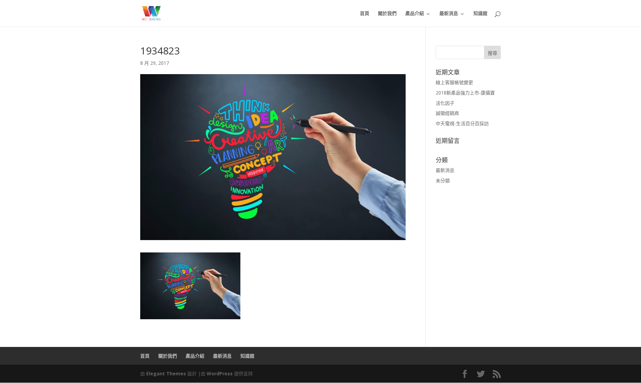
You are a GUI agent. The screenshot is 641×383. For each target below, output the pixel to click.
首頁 (364, 13)
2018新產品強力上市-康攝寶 (465, 92)
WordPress (220, 373)
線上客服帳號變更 (454, 82)
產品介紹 (414, 13)
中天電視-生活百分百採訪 (462, 123)
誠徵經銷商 (447, 113)
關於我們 (387, 13)
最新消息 (448, 13)
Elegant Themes (166, 373)
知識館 (480, 13)
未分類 (443, 180)
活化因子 (445, 103)
